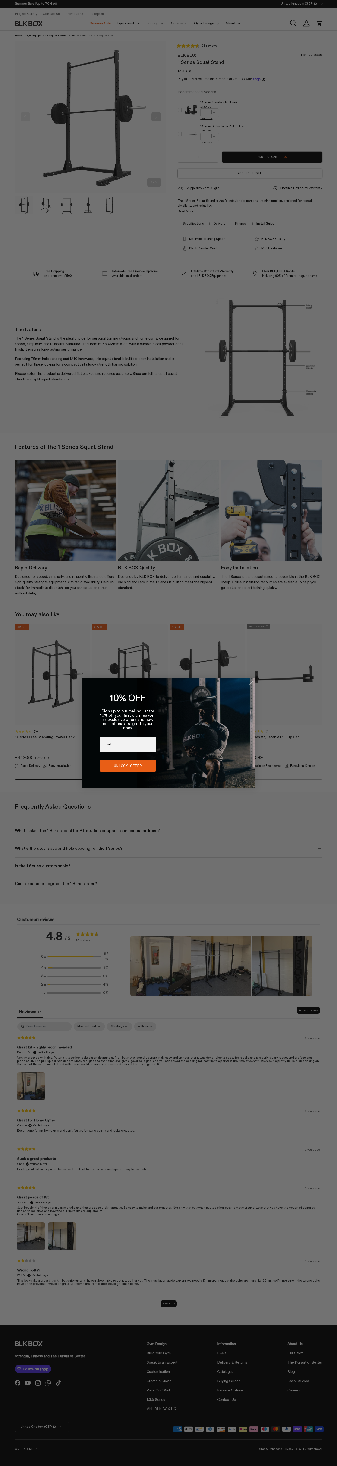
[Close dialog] (251, 683)
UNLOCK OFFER (128, 765)
